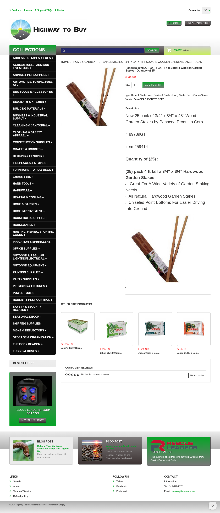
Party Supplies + (26, 279)
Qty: (127, 85)
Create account (197, 23)
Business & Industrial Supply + (30, 117)
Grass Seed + (23, 176)
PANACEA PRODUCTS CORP (149, 99)
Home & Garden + (85, 61)
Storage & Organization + (33, 337)
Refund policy (20, 496)
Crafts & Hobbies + (28, 149)
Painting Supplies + (28, 272)
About (29, 10)
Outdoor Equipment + (29, 265)
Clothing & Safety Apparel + (27, 134)
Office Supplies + (26, 248)
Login (175, 23)
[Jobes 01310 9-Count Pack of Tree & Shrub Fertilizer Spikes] (116, 329)
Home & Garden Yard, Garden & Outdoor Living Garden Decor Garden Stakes (169, 95)
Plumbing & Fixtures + (30, 286)
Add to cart (153, 84)
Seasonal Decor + (27, 316)
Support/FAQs (44, 10)
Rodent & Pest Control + (32, 299)
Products (16, 10)
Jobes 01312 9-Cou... (188, 353)
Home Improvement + (29, 211)
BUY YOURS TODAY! (32, 420)
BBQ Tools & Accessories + (33, 93)
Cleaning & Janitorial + (31, 125)
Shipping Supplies (27, 323)
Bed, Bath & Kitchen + (29, 101)
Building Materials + (29, 108)
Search (17, 481)
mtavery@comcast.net (183, 491)
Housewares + (24, 224)
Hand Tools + (23, 183)
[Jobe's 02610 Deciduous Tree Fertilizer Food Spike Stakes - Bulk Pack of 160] (78, 326)
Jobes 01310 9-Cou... (111, 353)
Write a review (197, 375)
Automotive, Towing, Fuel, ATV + (33, 83)
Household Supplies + (30, 218)
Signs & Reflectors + (29, 330)
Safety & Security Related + (27, 308)
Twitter (119, 481)
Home (65, 61)
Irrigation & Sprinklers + (33, 241)
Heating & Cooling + (28, 197)
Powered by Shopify (56, 505)
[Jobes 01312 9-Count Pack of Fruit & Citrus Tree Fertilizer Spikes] (194, 329)
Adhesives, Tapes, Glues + (33, 58)
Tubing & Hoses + (26, 351)
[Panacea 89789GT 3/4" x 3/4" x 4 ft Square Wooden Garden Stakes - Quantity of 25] (90, 68)
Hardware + (22, 190)
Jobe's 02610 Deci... (71, 348)
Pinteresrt (121, 491)
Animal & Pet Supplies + (31, 74)
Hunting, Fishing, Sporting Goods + (33, 233)
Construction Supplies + (32, 142)
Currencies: (195, 10)
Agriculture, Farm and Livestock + (31, 66)
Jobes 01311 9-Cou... (149, 353)
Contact (61, 10)
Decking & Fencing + (28, 156)
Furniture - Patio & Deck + (33, 169)
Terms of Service (22, 491)
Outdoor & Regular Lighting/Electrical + (30, 257)
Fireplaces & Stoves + (30, 162)
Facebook (121, 486)
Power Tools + (24, 292)
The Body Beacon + (27, 344)
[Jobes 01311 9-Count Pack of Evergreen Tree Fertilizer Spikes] (155, 329)
